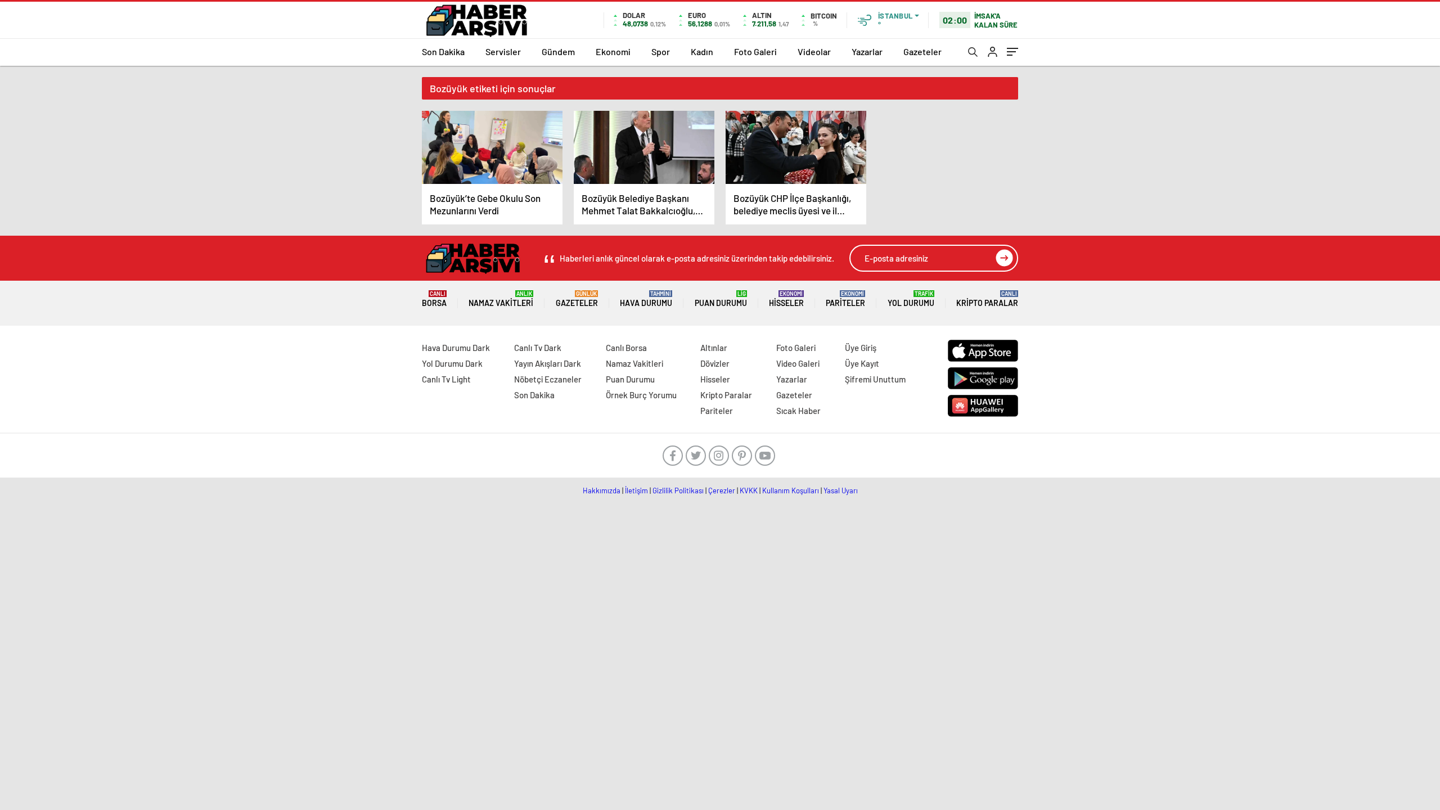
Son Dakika (443, 51)
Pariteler (845, 299)
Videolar (814, 51)
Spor (660, 51)
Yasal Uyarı (841, 490)
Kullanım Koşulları (790, 490)
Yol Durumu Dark (452, 363)
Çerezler (721, 490)
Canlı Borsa (626, 348)
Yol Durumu (911, 299)
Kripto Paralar (987, 299)
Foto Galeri (755, 51)
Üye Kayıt (862, 363)
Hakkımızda (601, 490)
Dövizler (715, 363)
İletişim (636, 490)
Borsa (434, 299)
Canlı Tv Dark (537, 348)
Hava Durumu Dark (456, 348)
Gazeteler (922, 51)
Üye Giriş (860, 348)
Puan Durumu (721, 299)
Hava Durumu (646, 299)
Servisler (503, 51)
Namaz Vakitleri (501, 299)
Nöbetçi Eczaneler (548, 379)
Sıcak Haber (798, 411)
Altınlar (713, 348)
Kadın (702, 51)
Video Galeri (798, 363)
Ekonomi (613, 51)
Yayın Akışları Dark (547, 363)
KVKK (749, 490)
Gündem (558, 51)
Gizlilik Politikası (678, 490)
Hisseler (786, 299)
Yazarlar (867, 51)
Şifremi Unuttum (875, 379)
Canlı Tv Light (446, 379)
